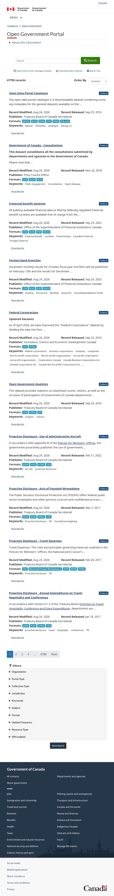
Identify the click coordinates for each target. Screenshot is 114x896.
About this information (26, 42)
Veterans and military (68, 833)
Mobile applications (17, 869)
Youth (60, 839)
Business (11, 813)
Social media (13, 863)
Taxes (10, 833)
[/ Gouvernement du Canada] (26, 9)
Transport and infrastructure (72, 800)
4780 (44, 655)
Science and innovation (69, 820)
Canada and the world (68, 807)
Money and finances (67, 813)
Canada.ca (12, 25)
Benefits (11, 820)
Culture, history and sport (20, 852)
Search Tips (94, 70)
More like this (17, 133)
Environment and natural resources (25, 839)
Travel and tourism (17, 807)
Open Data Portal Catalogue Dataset (34, 70)
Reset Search (58, 745)
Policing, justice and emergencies (74, 793)
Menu (14, 17)
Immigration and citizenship (22, 800)
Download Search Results (70, 70)
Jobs (9, 793)
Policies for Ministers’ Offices (76, 443)
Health (10, 826)
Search (92, 60)
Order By (80, 80)
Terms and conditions (18, 882)
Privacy (10, 889)
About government (17, 782)
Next (55, 655)
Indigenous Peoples (67, 826)
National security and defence (22, 846)
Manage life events (67, 846)
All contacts (13, 776)
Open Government (32, 25)
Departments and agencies (71, 776)
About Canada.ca (16, 876)
